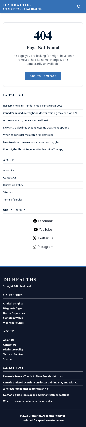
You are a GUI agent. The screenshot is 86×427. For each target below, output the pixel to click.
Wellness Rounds (13, 322)
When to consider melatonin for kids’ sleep (28, 135)
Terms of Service (12, 199)
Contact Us (9, 177)
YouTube (45, 229)
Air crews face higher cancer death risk (25, 120)
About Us (8, 170)
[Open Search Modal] (79, 6)
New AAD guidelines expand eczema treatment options (36, 127)
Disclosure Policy (13, 185)
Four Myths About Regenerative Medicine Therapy (33, 149)
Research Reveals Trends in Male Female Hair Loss (32, 105)
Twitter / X (45, 238)
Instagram (45, 246)
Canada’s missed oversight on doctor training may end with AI (40, 113)
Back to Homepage (43, 76)
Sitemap (8, 192)
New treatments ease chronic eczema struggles (31, 142)
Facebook (45, 221)
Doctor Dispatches (14, 313)
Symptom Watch (13, 318)
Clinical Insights (13, 303)
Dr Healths (17, 5)
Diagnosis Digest (13, 308)
